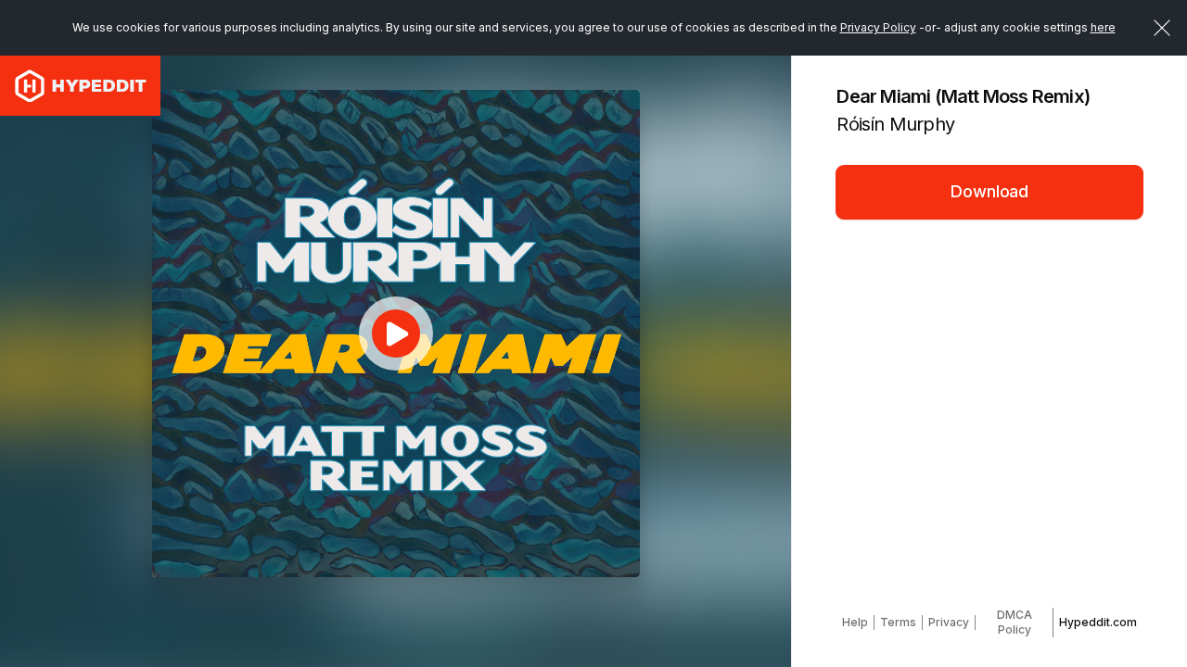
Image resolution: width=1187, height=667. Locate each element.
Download (989, 191)
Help (855, 622)
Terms (898, 622)
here (1103, 27)
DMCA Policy (1014, 622)
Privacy (948, 622)
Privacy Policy (878, 27)
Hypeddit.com (1098, 622)
